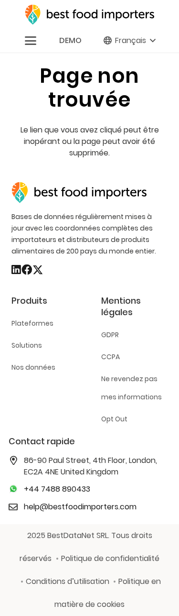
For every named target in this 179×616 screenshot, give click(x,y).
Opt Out (114, 419)
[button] (30, 40)
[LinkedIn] (16, 269)
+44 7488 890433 (57, 489)
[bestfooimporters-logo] (89, 14)
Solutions (26, 345)
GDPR (110, 335)
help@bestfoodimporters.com (80, 506)
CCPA (110, 357)
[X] (37, 270)
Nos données (33, 367)
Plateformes (32, 323)
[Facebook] (26, 269)
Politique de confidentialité (110, 558)
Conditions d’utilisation (67, 581)
